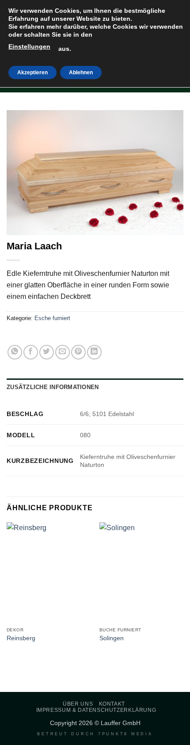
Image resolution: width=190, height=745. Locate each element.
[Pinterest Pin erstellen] (78, 352)
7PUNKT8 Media (125, 734)
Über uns (78, 704)
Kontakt (112, 704)
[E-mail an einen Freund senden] (62, 352)
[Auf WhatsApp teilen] (15, 352)
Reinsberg (21, 638)
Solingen (111, 638)
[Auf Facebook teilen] (30, 352)
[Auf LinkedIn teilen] (94, 352)
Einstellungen (29, 46)
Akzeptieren (32, 72)
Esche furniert (52, 318)
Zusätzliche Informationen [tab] (53, 387)
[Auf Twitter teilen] (46, 352)
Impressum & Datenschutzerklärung (96, 710)
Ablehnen (81, 72)
